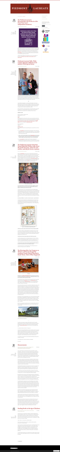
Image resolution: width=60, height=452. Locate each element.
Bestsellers (22, 56)
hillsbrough (12, 73)
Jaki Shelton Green (33, 280)
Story (26, 348)
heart (28, 347)
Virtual (18, 117)
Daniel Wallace (22, 153)
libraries (15, 263)
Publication (19, 348)
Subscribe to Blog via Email (45, 21)
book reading (14, 262)
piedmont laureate (12, 74)
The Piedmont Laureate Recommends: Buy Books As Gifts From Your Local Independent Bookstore (28, 22)
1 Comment (38, 410)
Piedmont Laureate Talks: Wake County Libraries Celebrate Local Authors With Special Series (27, 62)
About (11, 1)
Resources (25, 1)
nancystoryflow (21, 410)
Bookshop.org (19, 51)
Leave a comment (37, 26)
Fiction (25, 56)
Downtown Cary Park (20, 126)
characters (15, 354)
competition (28, 410)
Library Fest (25, 280)
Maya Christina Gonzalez (24, 325)
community (13, 263)
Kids (34, 56)
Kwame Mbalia (22, 130)
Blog (19, 1)
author (11, 32)
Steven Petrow (21, 26)
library (11, 264)
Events (21, 1)
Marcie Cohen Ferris (27, 281)
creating (24, 347)
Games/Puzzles (20, 57)
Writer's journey (22, 411)
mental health (14, 73)
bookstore (13, 32)
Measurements (22, 345)
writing (15, 75)
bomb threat (12, 262)
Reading (15, 74)
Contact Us (28, 1)
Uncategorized (24, 26)
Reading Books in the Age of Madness (29, 408)
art (11, 354)
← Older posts (20, 441)
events (13, 72)
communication (19, 347)
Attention (13, 354)
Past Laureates (15, 1)
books (12, 72)
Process (30, 347)
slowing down (23, 348)
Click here (20, 52)
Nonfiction (27, 56)
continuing (22, 347)
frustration (27, 347)
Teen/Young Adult (31, 56)
